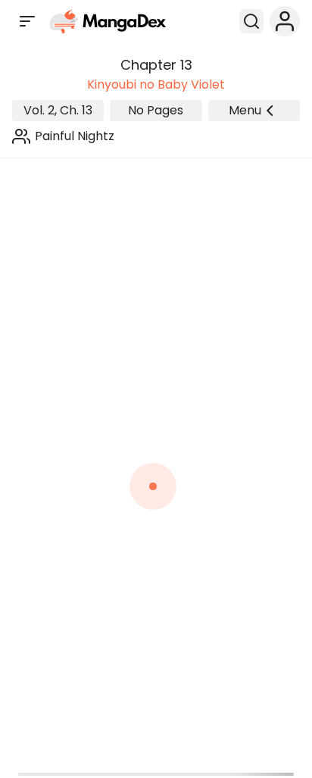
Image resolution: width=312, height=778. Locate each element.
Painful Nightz (74, 136)
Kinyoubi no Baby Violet (156, 84)
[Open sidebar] (27, 21)
